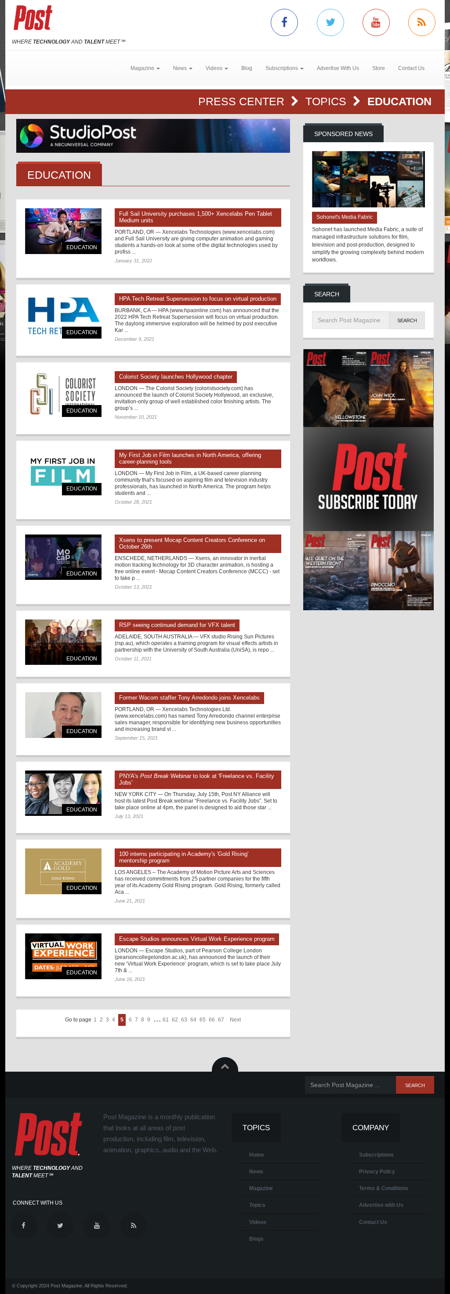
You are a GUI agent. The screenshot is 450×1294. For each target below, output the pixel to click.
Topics (327, 101)
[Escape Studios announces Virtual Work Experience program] (63, 956)
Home (256, 1155)
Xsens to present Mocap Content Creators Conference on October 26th (192, 543)
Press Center (242, 101)
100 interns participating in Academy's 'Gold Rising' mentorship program (183, 857)
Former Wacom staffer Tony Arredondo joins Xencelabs (189, 697)
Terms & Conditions (383, 1188)
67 (221, 1020)
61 (166, 1020)
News (256, 1172)
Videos (257, 1222)
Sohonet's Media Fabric (344, 217)
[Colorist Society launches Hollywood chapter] (63, 394)
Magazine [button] (143, 68)
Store (378, 68)
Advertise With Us (338, 68)
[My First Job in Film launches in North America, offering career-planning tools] (63, 472)
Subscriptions (376, 1155)
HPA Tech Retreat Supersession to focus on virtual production (197, 298)
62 (175, 1020)
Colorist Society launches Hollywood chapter (175, 376)
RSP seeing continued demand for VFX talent (177, 625)
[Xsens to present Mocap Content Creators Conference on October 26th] (63, 557)
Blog (246, 68)
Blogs (256, 1239)
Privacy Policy (377, 1172)
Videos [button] (215, 68)
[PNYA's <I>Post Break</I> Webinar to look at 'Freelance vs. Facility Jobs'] (63, 793)
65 (203, 1020)
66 (212, 1020)
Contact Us (411, 68)
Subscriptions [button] (282, 68)
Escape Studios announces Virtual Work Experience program (197, 939)
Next (235, 1020)
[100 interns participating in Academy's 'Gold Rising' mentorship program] (63, 871)
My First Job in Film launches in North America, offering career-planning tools (190, 458)
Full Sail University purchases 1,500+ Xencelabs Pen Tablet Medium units (195, 217)
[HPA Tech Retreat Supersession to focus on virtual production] (63, 316)
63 (184, 1020)
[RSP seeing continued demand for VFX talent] (63, 642)
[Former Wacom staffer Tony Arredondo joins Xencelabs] (63, 714)
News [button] (180, 68)
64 (193, 1020)
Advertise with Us (381, 1205)
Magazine (261, 1188)
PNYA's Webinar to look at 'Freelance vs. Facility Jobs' (196, 779)
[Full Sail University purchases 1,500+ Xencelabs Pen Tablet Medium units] (63, 231)
